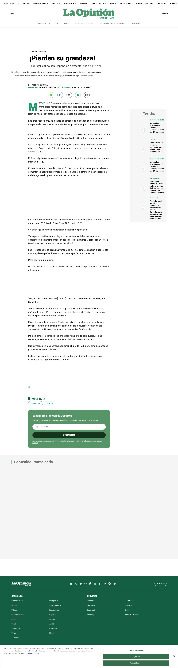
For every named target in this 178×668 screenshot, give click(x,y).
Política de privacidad (73, 441)
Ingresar (165, 13)
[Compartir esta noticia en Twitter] (69, 95)
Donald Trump (44, 23)
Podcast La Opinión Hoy (84, 23)
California (154, 178)
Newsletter (91, 605)
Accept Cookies (136, 663)
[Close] (174, 656)
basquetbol (36, 403)
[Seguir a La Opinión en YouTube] (85, 583)
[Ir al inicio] (21, 583)
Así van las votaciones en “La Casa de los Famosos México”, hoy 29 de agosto (157, 127)
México (112, 4)
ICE (57, 23)
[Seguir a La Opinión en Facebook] (71, 583)
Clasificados (129, 601)
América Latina (98, 4)
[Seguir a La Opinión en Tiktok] (90, 583)
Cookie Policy (33, 653)
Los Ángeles (126, 4)
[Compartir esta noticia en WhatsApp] (51, 95)
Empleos (128, 605)
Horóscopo (91, 615)
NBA (48, 403)
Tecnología (16, 628)
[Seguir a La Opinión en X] (75, 583)
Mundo (83, 4)
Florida (51, 633)
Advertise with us (131, 615)
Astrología (15, 638)
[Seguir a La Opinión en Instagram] (80, 583)
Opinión (52, 619)
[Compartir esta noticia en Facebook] (60, 95)
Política (56, 4)
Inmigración (70, 4)
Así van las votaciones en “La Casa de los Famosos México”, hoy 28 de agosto (157, 166)
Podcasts (90, 601)
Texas (14, 633)
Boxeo (152, 139)
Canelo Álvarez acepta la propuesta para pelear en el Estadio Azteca (156, 147)
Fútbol (66, 23)
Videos (26, 4)
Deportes (162, 4)
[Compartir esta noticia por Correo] (78, 95)
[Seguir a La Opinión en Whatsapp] (104, 583)
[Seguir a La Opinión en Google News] (95, 583)
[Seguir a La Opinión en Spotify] (109, 583)
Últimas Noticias (10, 4)
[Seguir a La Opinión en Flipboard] (100, 583)
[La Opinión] (88, 13)
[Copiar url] (87, 95)
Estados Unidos (40, 4)
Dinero (14, 619)
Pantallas (136, 23)
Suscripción (91, 610)
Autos (51, 624)
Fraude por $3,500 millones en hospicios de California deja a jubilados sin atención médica (157, 187)
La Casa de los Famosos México (113, 23)
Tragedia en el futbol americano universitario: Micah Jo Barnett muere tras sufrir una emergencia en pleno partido (156, 210)
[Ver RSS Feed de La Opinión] (114, 583)
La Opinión (33, 51)
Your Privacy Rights (136, 650)
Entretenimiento (144, 4)
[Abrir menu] (12, 13)
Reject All (136, 657)
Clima (127, 610)
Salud (14, 624)
